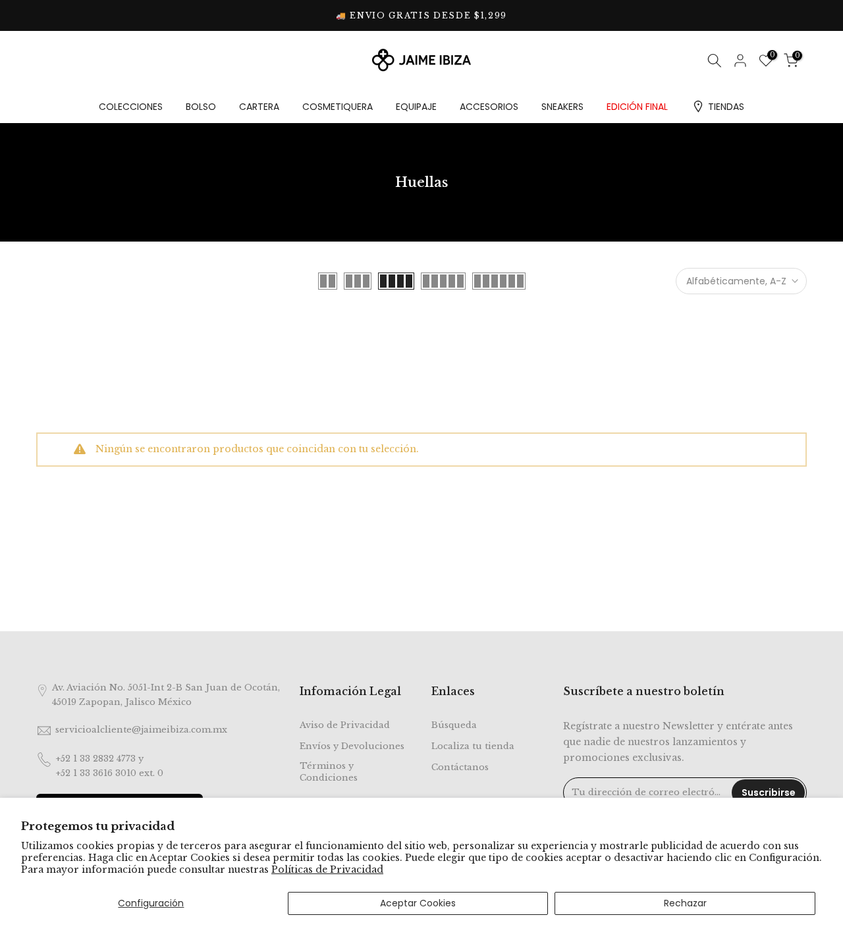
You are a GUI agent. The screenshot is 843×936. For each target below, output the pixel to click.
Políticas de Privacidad (327, 869)
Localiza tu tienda (472, 746)
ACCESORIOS (489, 106)
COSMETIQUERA (337, 106)
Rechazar (685, 903)
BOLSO (201, 106)
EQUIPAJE (416, 106)
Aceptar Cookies (418, 903)
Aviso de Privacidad (345, 725)
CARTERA (259, 106)
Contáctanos (460, 767)
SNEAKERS (562, 106)
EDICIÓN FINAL (637, 106)
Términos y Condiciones (329, 771)
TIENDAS (726, 106)
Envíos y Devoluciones (352, 746)
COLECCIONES (131, 106)
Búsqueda (454, 725)
